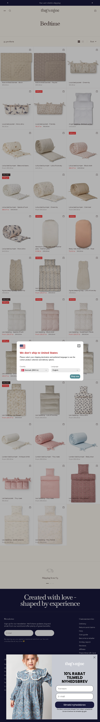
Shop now (75, 376)
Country (22, 366)
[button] (79, 346)
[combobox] (29, 370)
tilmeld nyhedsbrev (75, 704)
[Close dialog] (94, 657)
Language (54, 366)
